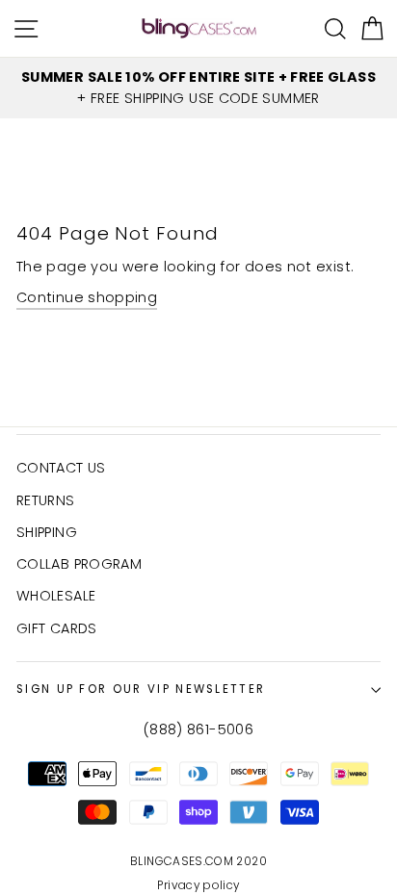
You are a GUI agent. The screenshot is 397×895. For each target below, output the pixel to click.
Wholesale (55, 595)
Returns (45, 500)
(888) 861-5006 (198, 729)
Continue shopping (86, 297)
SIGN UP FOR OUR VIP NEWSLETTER (140, 689)
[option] (198, 88)
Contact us (61, 467)
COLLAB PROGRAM (79, 564)
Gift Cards (56, 628)
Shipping (46, 532)
